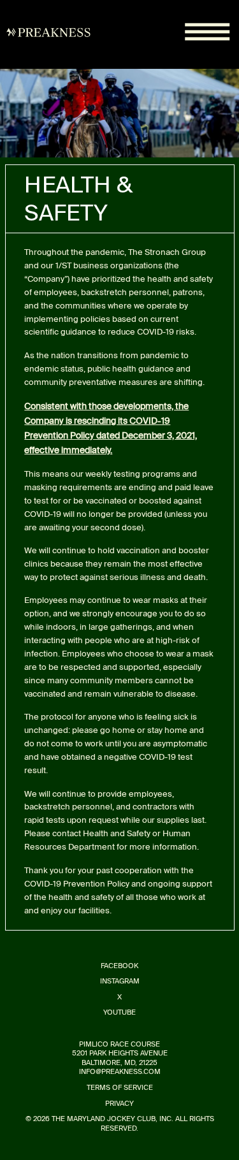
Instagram (120, 981)
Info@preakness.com (120, 1072)
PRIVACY (119, 1103)
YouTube (119, 1012)
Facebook (119, 966)
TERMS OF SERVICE (120, 1088)
